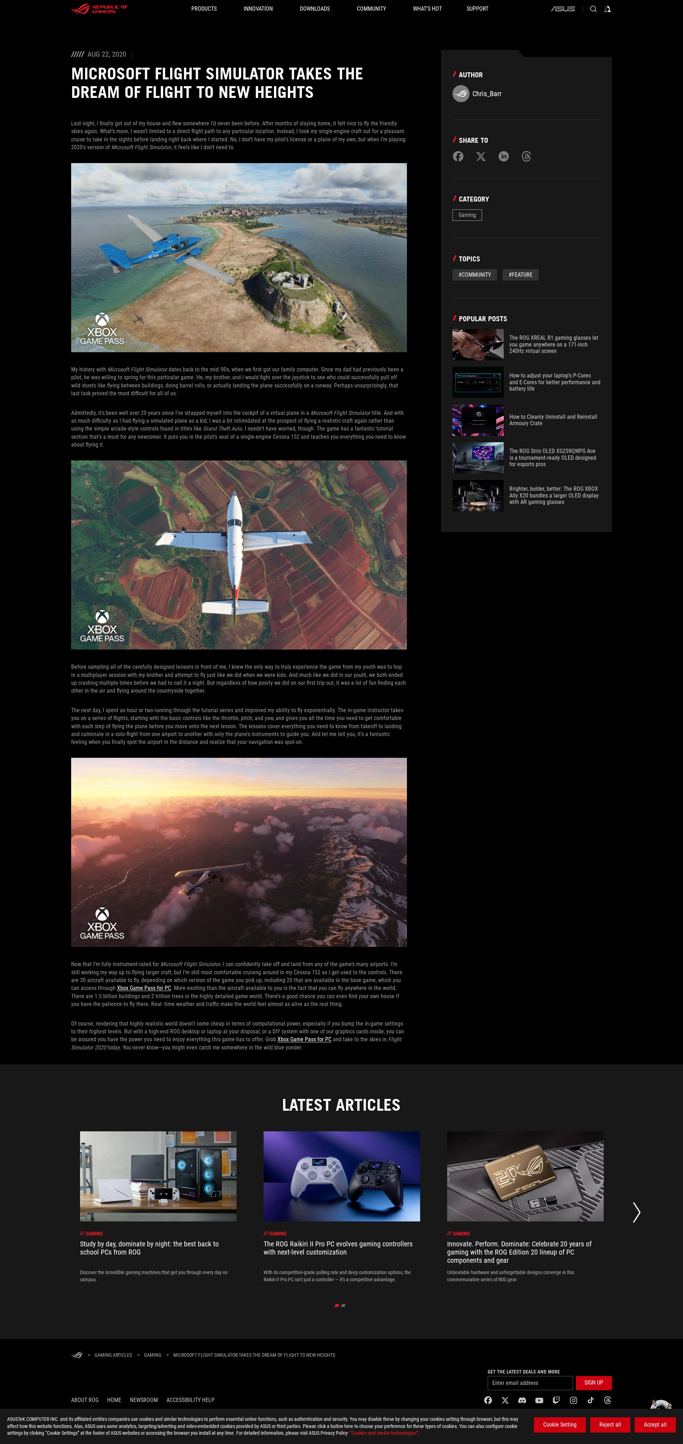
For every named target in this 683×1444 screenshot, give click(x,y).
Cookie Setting (560, 1424)
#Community (475, 274)
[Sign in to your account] (607, 9)
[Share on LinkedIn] (503, 156)
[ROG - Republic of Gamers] (99, 9)
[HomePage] (77, 1355)
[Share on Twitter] (481, 156)
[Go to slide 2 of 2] (343, 1305)
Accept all (655, 1424)
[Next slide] (637, 1214)
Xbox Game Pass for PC (144, 988)
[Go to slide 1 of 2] (337, 1305)
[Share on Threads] (526, 156)
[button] (594, 1383)
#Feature (521, 274)
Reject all (610, 1424)
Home (114, 1400)
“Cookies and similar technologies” (384, 1433)
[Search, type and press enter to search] (593, 9)
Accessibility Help (190, 1400)
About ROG (85, 1400)
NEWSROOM (144, 1400)
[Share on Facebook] (458, 156)
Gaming (467, 215)
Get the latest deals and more (524, 1372)
